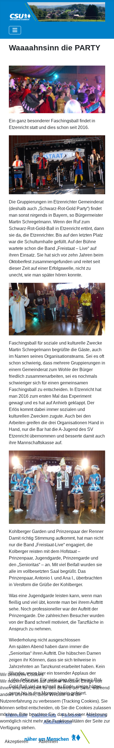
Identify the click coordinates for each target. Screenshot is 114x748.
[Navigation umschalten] (15, 30)
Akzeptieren (16, 741)
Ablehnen (48, 741)
